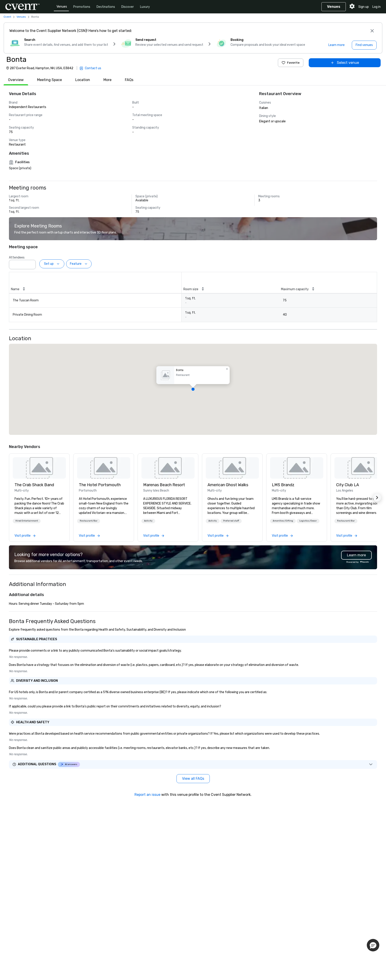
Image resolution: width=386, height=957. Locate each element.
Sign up (363, 7)
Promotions (81, 7)
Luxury (145, 7)
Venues (62, 6)
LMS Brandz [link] (283, 484)
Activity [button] (148, 520)
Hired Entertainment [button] (26, 520)
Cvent (7, 16)
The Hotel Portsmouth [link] (100, 484)
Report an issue (147, 794)
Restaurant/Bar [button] (88, 520)
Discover (127, 7)
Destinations (105, 7)
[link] (39, 468)
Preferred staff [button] (231, 520)
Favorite (293, 62)
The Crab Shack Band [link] (34, 484)
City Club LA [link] (347, 484)
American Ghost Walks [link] (228, 484)
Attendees (17, 257)
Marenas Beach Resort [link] (164, 484)
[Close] (372, 30)
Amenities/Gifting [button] (283, 520)
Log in (376, 7)
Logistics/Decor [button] (308, 520)
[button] (31, 263)
